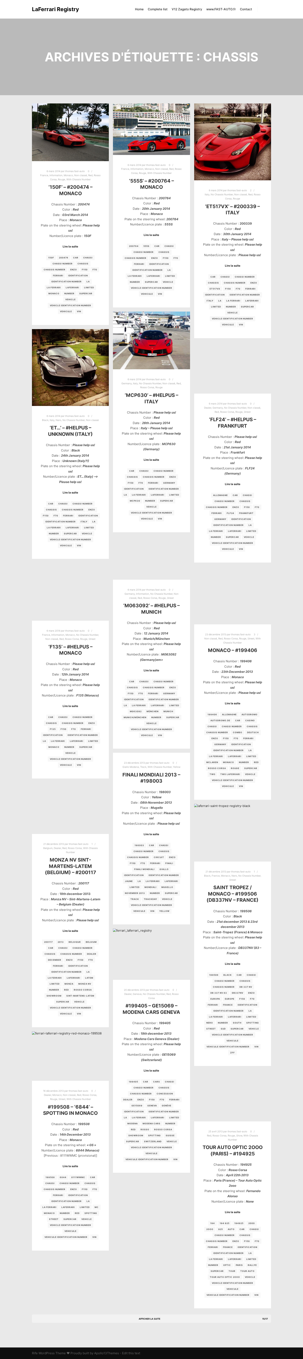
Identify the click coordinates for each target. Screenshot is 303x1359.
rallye (252, 1265)
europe (229, 999)
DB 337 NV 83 (218, 993)
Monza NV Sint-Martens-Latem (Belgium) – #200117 (70, 866)
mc (97, 1207)
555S (146, 246)
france (228, 1005)
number (69, 293)
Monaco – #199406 (232, 650)
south (237, 1022)
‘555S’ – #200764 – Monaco (151, 184)
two (212, 774)
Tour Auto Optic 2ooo (225, 1277)
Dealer (207, 407)
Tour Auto (247, 1271)
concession (165, 1093)
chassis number (54, 269)
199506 (213, 975)
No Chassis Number (222, 194)
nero (209, 1022)
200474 (63, 257)
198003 (139, 845)
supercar (85, 293)
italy (210, 300)
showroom (54, 995)
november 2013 (135, 893)
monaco (53, 293)
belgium (91, 942)
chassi (88, 257)
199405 (133, 1081)
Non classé (80, 175)
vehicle (70, 299)
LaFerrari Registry (52, 9)
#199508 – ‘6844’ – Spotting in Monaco (70, 1110)
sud (223, 1028)
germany (169, 483)
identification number (66, 281)
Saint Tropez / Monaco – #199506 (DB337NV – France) (232, 893)
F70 (95, 269)
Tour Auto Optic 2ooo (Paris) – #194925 (233, 1150)
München (153, 711)
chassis (83, 263)
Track (143, 767)
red (256, 762)
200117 (48, 942)
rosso (145, 1129)
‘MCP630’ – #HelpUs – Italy (151, 398)
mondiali (150, 887)
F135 (53, 729)
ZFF (232, 1052)
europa (215, 999)
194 (212, 1223)
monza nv (84, 984)
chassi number (63, 263)
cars (156, 1081)
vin (79, 311)
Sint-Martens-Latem (80, 995)
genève (166, 1105)
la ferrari (54, 287)
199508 (50, 1177)
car (75, 257)
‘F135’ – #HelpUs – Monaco (70, 650)
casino (250, 720)
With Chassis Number (78, 179)
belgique (75, 942)
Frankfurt (246, 513)
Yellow (176, 767)
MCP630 (135, 501)
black (227, 975)
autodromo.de (220, 720)
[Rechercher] (264, 9)
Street (247, 411)
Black (45, 420)
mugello (167, 887)
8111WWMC (78, 1177)
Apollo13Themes (106, 1353)
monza (69, 984)
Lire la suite (70, 246)
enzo (73, 269)
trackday (150, 899)
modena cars (151, 1123)
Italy (207, 194)
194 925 (224, 1223)
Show (239, 1135)
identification (78, 275)
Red (90, 175)
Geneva (137, 994)
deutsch (253, 732)
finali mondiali (144, 869)
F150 (85, 269)
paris (239, 1265)
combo (237, 732)
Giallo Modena (130, 767)
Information (55, 175)
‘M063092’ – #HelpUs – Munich (151, 609)
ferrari (58, 275)
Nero (58, 420)
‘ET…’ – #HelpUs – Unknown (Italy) (70, 431)
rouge (235, 768)
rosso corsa (217, 768)
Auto (231, 1229)
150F (51, 257)
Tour (232, 1271)
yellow (164, 911)
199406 (212, 714)
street (211, 1028)
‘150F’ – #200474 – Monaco (70, 190)
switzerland (153, 1141)
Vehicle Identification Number (70, 305)
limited (89, 287)
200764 (134, 246)
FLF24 (230, 513)
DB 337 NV (246, 987)
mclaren (212, 762)
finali (169, 863)
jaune (129, 881)
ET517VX (215, 288)
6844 (63, 1177)
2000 (251, 1223)
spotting (252, 1022)
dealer (91, 954)
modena (132, 1123)
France (44, 175)
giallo (164, 869)
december (54, 960)
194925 (238, 1223)
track (134, 899)
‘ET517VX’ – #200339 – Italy (232, 209)
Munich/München (135, 717)
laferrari (72, 287)
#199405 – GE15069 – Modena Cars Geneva (151, 1009)
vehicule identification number (228, 1046)
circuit (159, 857)
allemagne (220, 495)
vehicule (66, 311)
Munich (168, 711)
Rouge (61, 179)
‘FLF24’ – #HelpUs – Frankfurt (232, 422)
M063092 (136, 711)
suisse (170, 1135)
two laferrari (230, 774)
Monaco (68, 175)
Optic (227, 1265)
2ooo (209, 1229)
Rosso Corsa (147, 387)
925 (220, 1229)
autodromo (249, 714)
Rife (35, 1353)
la (88, 281)
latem (89, 978)
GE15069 (137, 1105)
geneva (152, 1105)
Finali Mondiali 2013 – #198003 (151, 778)
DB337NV (237, 993)
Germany (126, 383)
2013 (61, 942)
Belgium (48, 848)
